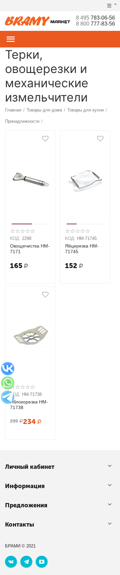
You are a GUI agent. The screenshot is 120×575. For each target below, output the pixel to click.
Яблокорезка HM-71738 (29, 404)
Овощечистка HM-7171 (30, 248)
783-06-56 (95, 18)
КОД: (15, 238)
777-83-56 (95, 24)
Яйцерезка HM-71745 (82, 248)
